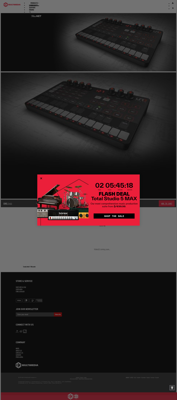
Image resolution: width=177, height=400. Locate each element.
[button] (172, 387)
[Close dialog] (41, 178)
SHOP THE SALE (114, 216)
